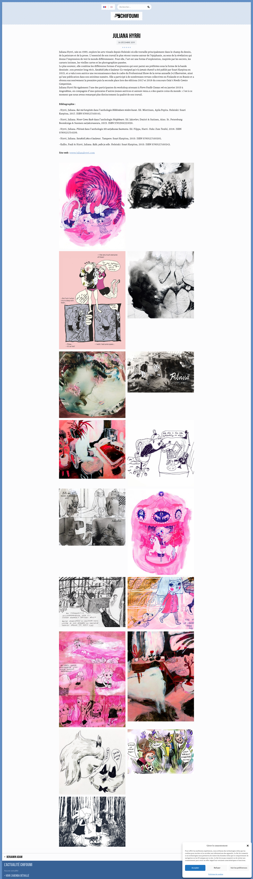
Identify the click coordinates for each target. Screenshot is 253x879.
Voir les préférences (239, 867)
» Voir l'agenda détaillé (16, 876)
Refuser (217, 867)
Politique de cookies (215, 874)
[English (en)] (111, 7)
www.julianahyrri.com (82, 152)
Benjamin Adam (14, 857)
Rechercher (148, 7)
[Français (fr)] (105, 7)
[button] (247, 845)
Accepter (195, 867)
